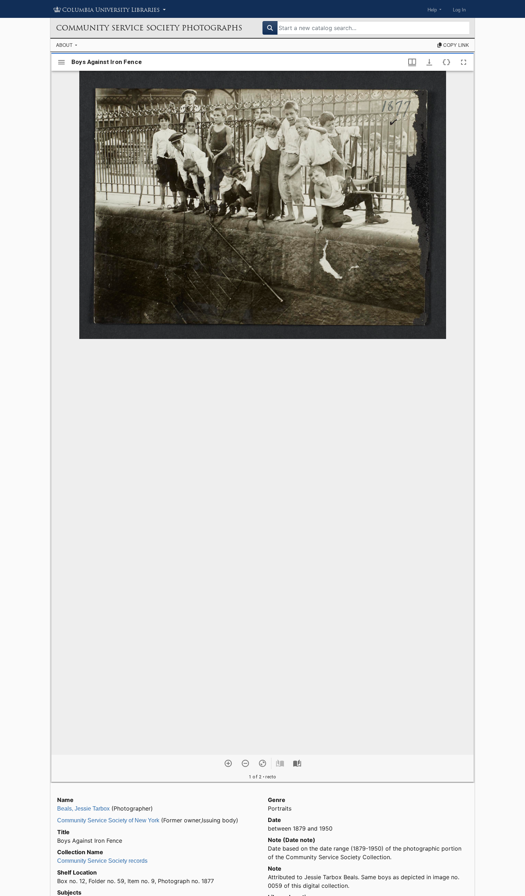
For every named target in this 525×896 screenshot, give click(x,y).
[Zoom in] (228, 763)
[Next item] (297, 763)
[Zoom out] (245, 763)
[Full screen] (463, 62)
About (65, 44)
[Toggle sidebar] (61, 62)
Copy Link (455, 44)
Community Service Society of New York (108, 820)
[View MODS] (446, 62)
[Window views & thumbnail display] (412, 62)
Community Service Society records (102, 861)
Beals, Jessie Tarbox (83, 809)
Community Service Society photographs (149, 28)
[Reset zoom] (262, 763)
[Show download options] (429, 62)
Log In (459, 10)
